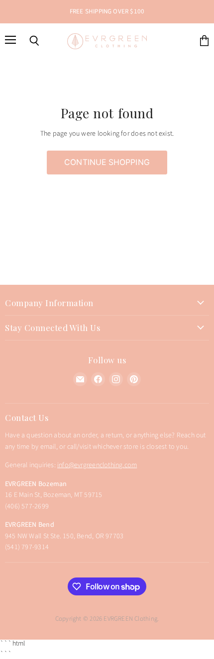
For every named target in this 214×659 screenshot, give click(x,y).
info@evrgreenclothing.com (97, 465)
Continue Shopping (107, 162)
